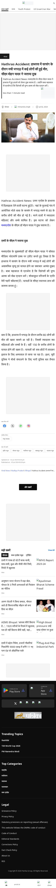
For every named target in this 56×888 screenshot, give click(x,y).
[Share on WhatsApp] (20, 426)
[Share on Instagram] (28, 426)
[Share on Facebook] (4, 426)
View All (51, 550)
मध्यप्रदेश (6, 225)
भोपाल (5, 56)
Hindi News (5, 470)
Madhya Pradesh (17, 470)
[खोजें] (54, 3)
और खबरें (28, 487)
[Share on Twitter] (12, 426)
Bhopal (28, 470)
